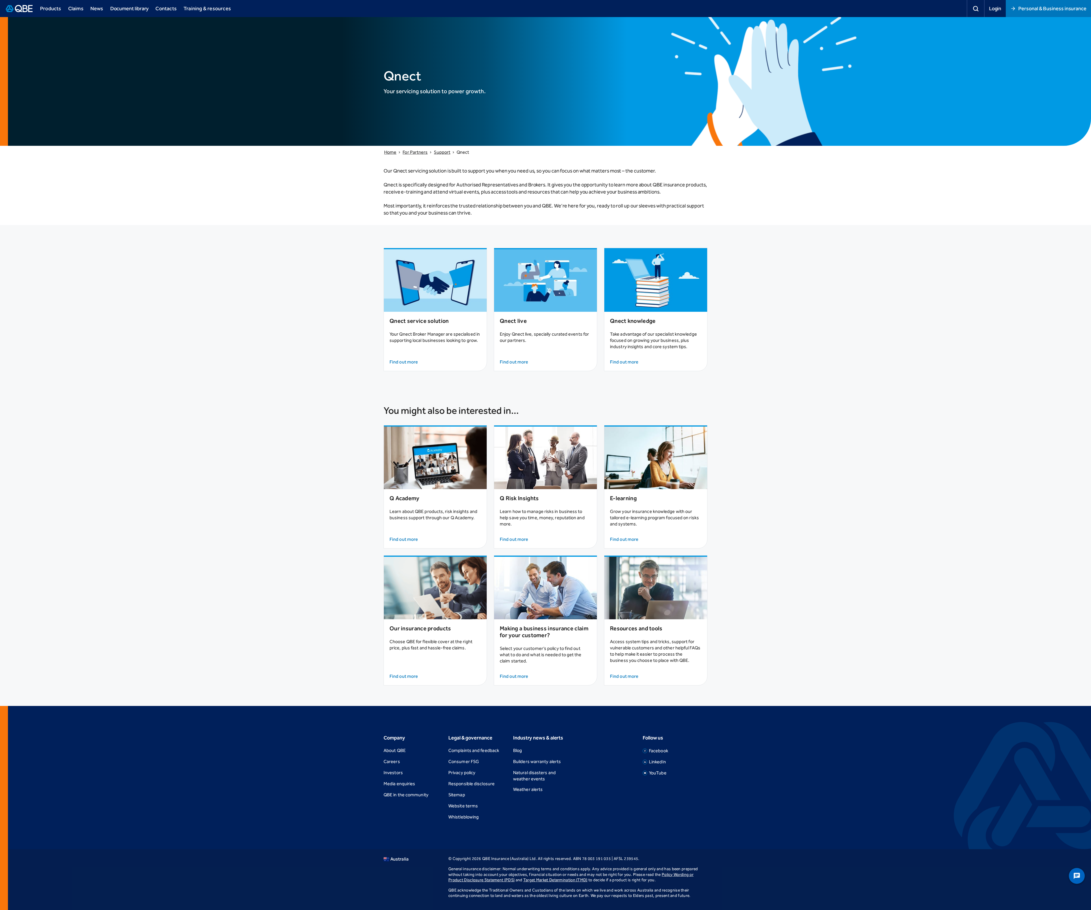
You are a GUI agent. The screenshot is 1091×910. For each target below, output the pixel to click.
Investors (393, 772)
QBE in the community (406, 794)
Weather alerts (528, 789)
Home (390, 152)
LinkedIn (657, 761)
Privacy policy (461, 772)
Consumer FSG (463, 761)
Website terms (463, 806)
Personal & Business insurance (1052, 8)
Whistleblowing (463, 817)
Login (995, 8)
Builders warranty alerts (537, 761)
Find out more (404, 362)
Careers (392, 761)
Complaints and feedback (473, 750)
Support (442, 152)
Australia (399, 859)
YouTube (658, 773)
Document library (129, 8)
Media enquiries (399, 783)
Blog (517, 750)
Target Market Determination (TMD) (555, 880)
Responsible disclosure (471, 783)
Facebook (658, 750)
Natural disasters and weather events (534, 776)
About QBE (395, 750)
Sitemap (456, 794)
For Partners (415, 152)
